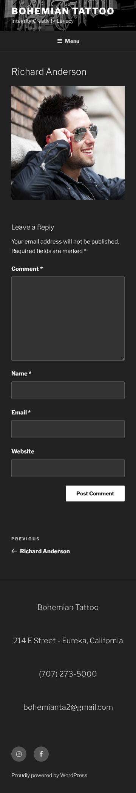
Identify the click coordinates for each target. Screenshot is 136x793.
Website (22, 451)
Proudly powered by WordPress (49, 775)
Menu (72, 41)
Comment (27, 268)
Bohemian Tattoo (63, 11)
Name (21, 373)
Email (21, 412)
